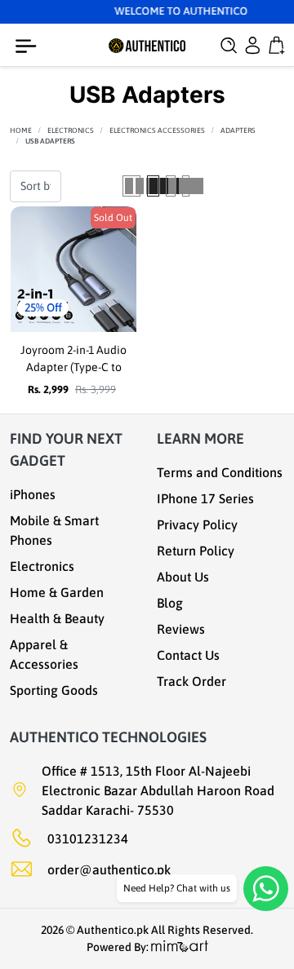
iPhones (33, 494)
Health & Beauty (57, 618)
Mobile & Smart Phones (54, 530)
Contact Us (188, 655)
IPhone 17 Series (205, 498)
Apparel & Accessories (44, 654)
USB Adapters (50, 141)
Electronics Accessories (157, 130)
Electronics (70, 130)
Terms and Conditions (220, 472)
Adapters (238, 130)
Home (21, 130)
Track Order (191, 681)
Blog (170, 602)
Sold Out (113, 217)
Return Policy (195, 550)
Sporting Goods (54, 690)
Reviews (181, 629)
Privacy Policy (197, 524)
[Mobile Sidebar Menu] (29, 46)
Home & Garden (57, 592)
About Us (183, 576)
